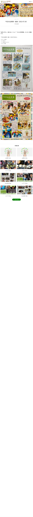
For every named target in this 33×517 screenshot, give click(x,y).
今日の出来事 (16, 23)
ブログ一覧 (16, 199)
